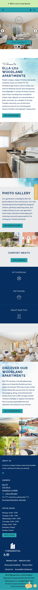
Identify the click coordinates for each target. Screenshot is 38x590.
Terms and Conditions (12, 565)
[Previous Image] (2, 31)
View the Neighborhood (12, 411)
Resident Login (11, 560)
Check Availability (19, 42)
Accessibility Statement (23, 569)
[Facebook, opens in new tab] (4, 473)
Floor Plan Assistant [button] (36, 193)
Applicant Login (24, 560)
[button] (19, 3)
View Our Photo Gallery (12, 225)
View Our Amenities (19, 260)
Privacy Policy (27, 565)
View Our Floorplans (11, 115)
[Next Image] (35, 31)
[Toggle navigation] (3, 10)
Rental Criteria (10, 535)
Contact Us (9, 569)
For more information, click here (14, 500)
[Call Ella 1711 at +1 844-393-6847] (35, 10)
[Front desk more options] (35, 585)
